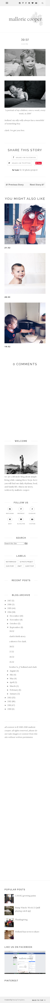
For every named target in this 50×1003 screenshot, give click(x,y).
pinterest (20, 513)
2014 (9, 612)
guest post (29, 566)
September (15, 627)
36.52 (11, 657)
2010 (9, 709)
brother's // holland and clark (23, 667)
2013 (9, 697)
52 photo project (30, 170)
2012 (9, 701)
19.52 (7, 346)
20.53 (7, 297)
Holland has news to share (27, 931)
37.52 (11, 651)
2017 (9, 600)
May (12, 678)
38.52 (11, 646)
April (12, 682)
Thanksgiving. (21, 919)
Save (39, 163)
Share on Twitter (21, 163)
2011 (9, 705)
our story (10, 566)
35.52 (11, 662)
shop (10, 524)
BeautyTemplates (18, 1000)
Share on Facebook (26, 157)
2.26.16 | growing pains (25, 895)
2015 (9, 608)
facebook (32, 513)
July (11, 674)
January (13, 694)
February (14, 690)
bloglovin (21, 524)
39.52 (11, 631)
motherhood (11, 562)
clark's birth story (17, 636)
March (13, 686)
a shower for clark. (18, 641)
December (14, 616)
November (15, 619)
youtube (32, 524)
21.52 (7, 247)
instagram (10, 513)
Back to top (38, 1000)
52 (20, 170)
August (13, 671)
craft (19, 566)
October (13, 623)
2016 (9, 604)
